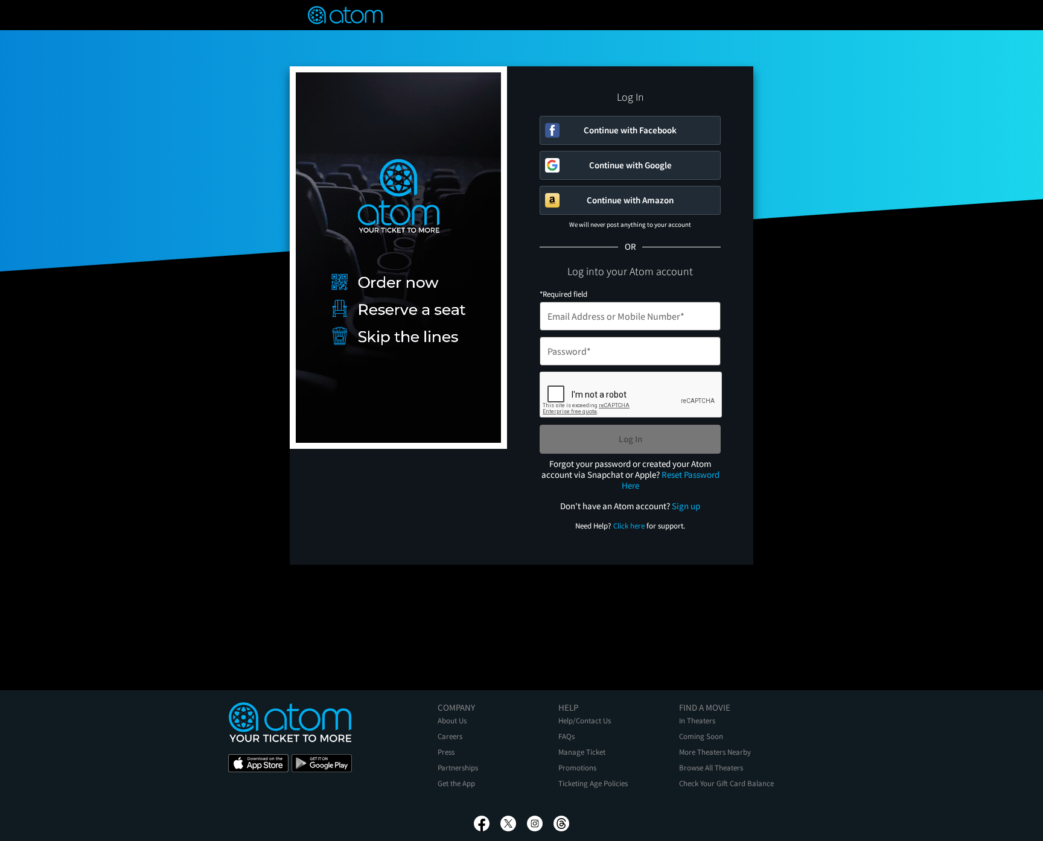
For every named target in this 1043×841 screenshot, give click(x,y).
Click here (629, 526)
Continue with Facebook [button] (630, 130)
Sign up (686, 506)
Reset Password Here (670, 480)
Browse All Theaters (711, 768)
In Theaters (697, 721)
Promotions (577, 768)
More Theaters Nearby (715, 752)
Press (446, 752)
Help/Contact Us (584, 721)
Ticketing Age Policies (593, 783)
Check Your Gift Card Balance (726, 783)
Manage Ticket (581, 752)
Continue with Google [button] (630, 165)
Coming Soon (701, 736)
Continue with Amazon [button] (630, 200)
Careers (450, 736)
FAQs (566, 736)
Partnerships (458, 768)
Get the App (456, 783)
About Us (452, 721)
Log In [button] (630, 439)
